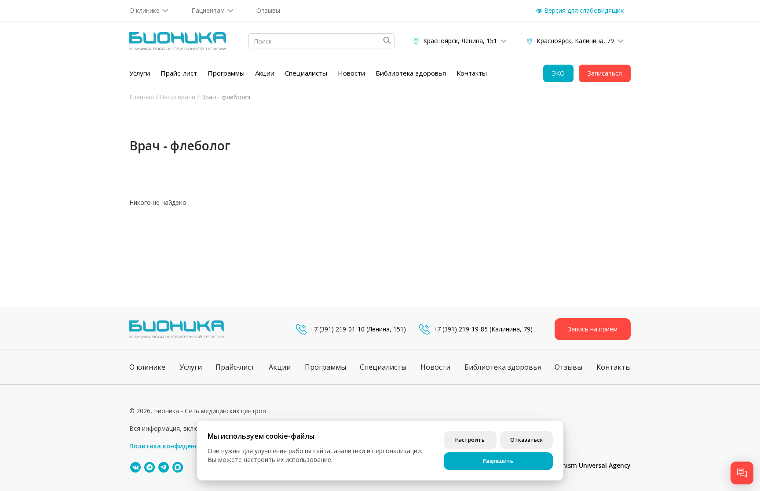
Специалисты (306, 73)
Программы (226, 73)
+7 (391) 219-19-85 (460, 329)
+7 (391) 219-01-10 (337, 329)
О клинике (144, 10)
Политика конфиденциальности (181, 446)
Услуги (139, 73)
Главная (141, 97)
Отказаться (526, 440)
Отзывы (268, 10)
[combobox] (321, 40)
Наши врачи (177, 97)
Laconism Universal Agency (589, 465)
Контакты (472, 73)
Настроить (470, 440)
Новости (351, 73)
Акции (264, 73)
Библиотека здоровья (411, 73)
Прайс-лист (179, 73)
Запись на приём (593, 329)
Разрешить (498, 461)
